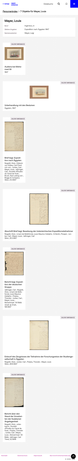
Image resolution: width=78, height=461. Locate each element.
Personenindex (10, 11)
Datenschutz (22, 455)
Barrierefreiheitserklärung (60, 455)
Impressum (38, 455)
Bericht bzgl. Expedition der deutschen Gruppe (14, 284)
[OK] (59, 4)
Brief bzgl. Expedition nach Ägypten (13, 159)
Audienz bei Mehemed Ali (13, 68)
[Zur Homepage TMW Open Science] (14, 4)
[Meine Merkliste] (66, 4)
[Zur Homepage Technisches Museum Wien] (5, 4)
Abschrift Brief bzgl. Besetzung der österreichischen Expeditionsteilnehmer (39, 231)
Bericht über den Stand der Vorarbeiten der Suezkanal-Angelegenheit (14, 417)
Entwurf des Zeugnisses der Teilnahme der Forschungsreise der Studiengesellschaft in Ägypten (39, 357)
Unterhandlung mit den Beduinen (20, 105)
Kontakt (4, 455)
